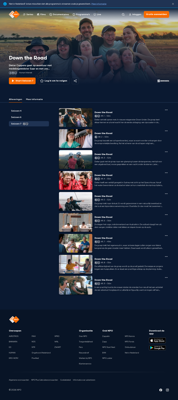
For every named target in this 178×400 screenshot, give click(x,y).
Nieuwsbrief (84, 353)
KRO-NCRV (13, 358)
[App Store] (157, 340)
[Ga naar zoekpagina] (123, 14)
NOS (33, 342)
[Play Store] (157, 347)
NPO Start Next (108, 347)
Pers (81, 347)
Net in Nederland (132, 353)
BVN (104, 353)
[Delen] (75, 81)
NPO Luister (107, 358)
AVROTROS (13, 336)
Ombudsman (130, 347)
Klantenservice (85, 364)
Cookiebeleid (65, 380)
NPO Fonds (129, 342)
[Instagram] (167, 390)
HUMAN (12, 353)
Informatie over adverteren (84, 380)
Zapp (104, 342)
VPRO (57, 336)
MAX (34, 336)
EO (10, 347)
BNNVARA (13, 342)
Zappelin (106, 336)
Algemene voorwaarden (19, 380)
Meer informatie (98, 4)
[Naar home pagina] (14, 14)
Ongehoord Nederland (41, 353)
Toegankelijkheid (86, 342)
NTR (33, 347)
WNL (57, 342)
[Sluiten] (173, 4)
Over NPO (83, 336)
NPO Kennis (130, 336)
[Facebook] (160, 390)
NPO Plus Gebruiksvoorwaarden (44, 380)
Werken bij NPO (85, 358)
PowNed (35, 358)
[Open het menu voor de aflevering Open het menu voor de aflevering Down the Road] (166, 110)
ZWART (58, 347)
